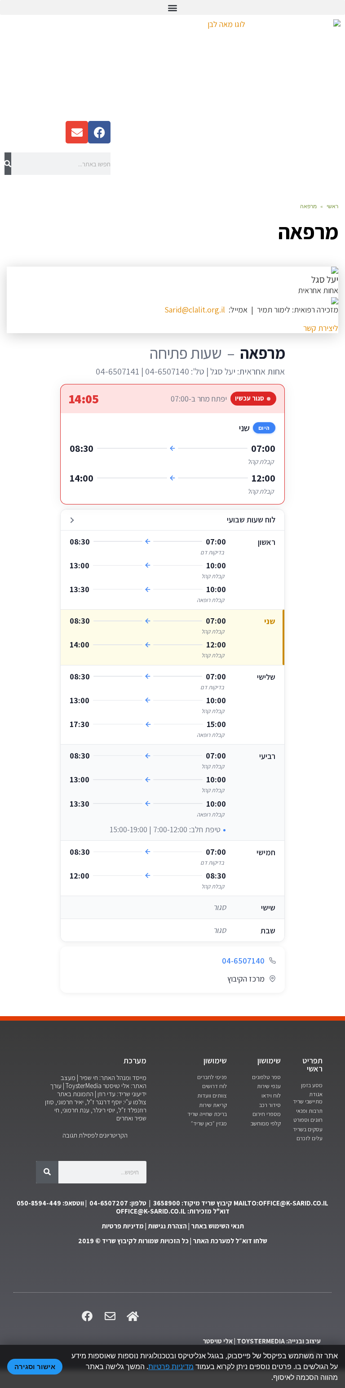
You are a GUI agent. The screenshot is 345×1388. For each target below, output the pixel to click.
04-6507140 (243, 960)
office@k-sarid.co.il (151, 1211)
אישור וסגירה (34, 1366)
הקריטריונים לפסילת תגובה (95, 1135)
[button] (172, 7)
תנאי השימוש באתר (217, 1226)
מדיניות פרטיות (123, 1226)
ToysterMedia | (82, 1085)
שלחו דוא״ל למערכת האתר (230, 1240)
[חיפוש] (7, 163)
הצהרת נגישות (167, 1226)
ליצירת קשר (320, 328)
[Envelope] (77, 132)
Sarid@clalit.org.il (194, 309)
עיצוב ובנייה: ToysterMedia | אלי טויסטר (262, 1341)
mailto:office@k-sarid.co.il (281, 1203)
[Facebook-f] (99, 132)
